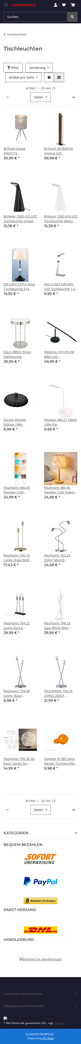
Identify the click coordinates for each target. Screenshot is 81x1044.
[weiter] (73, 97)
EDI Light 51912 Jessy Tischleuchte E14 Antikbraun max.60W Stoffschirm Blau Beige (19, 286)
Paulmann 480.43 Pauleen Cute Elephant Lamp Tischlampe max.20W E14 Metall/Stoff (20, 490)
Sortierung (37, 68)
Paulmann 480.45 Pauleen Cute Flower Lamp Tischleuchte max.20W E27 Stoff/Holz (59, 490)
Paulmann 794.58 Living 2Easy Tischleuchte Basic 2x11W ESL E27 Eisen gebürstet (19, 693)
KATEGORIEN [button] (16, 833)
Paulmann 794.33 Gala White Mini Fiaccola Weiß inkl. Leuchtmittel (58, 625)
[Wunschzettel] (64, 4)
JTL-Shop (48, 1038)
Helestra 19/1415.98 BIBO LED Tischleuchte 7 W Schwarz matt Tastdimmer (59, 354)
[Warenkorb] (72, 4)
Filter (14, 68)
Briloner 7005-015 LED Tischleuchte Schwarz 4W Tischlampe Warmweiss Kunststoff (20, 218)
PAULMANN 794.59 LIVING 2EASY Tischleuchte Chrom (59, 693)
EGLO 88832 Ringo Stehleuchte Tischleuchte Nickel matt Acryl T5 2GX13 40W (19, 354)
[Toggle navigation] (6, 3)
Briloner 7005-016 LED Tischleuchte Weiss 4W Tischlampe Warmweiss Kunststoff (60, 218)
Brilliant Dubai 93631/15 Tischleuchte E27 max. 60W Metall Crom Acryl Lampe (17, 151)
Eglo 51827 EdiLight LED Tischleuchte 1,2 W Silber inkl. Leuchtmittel (59, 286)
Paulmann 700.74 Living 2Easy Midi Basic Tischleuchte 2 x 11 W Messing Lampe (20, 557)
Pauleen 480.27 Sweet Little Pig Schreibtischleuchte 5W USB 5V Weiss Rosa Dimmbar (60, 422)
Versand (59, 1023)
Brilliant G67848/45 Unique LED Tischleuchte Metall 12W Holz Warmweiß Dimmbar (59, 151)
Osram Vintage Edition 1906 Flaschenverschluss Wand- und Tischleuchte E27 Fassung (18, 422)
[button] (56, 4)
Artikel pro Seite (21, 77)
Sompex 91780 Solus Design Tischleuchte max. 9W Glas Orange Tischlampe (60, 761)
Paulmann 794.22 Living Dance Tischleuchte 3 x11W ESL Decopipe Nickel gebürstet (19, 625)
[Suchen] (72, 17)
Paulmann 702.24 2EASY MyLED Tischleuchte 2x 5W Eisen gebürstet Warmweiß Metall (58, 557)
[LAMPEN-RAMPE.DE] (24, 5)
